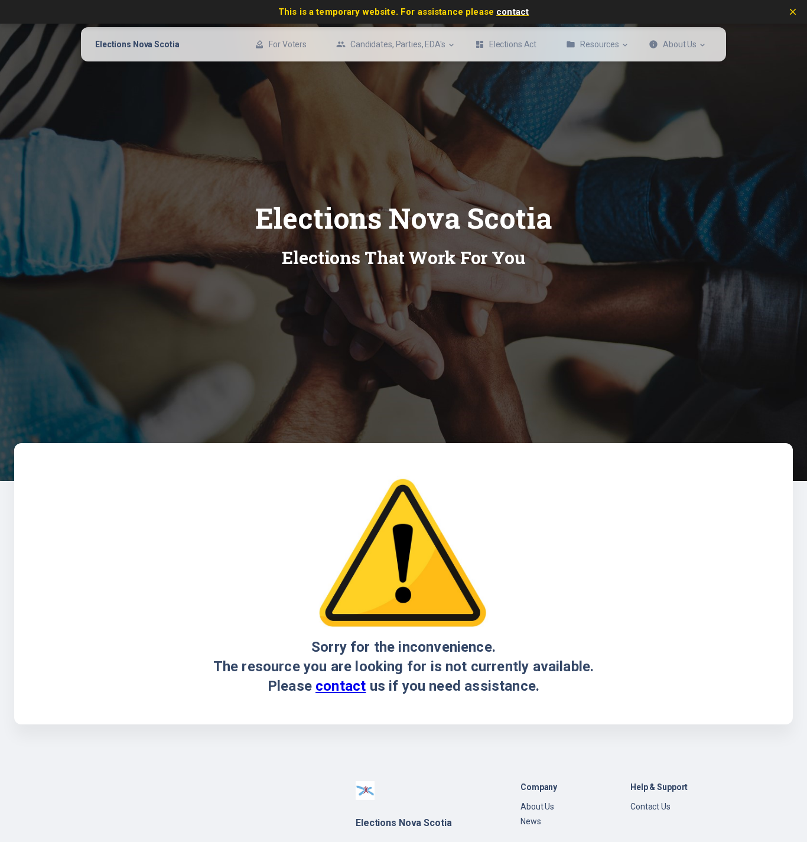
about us (537, 806)
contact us (650, 806)
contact (512, 11)
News (530, 821)
